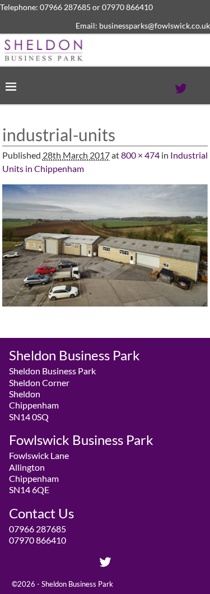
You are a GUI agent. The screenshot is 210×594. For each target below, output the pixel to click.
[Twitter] (181, 86)
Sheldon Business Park (77, 583)
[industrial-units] (105, 252)
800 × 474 (140, 155)
